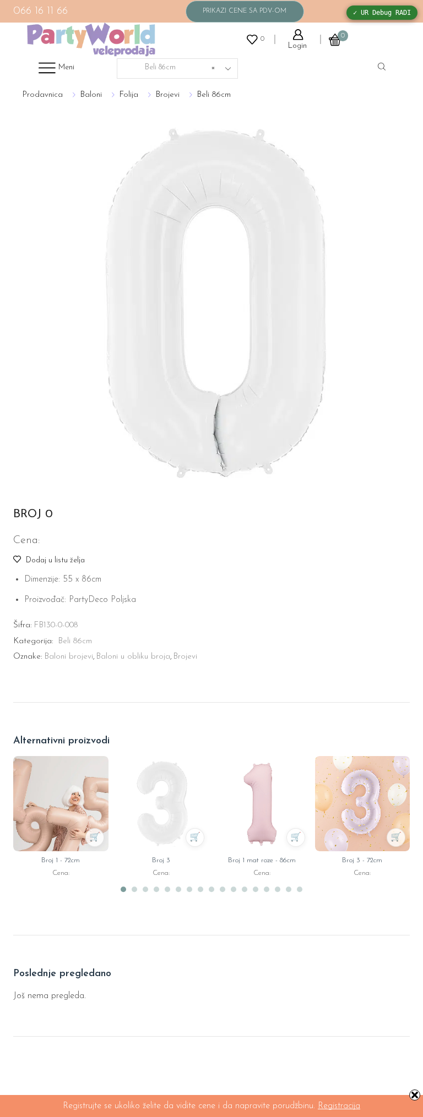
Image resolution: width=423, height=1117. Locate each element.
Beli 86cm (214, 95)
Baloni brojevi (68, 657)
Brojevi (167, 95)
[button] (123, 889)
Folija (128, 95)
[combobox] (177, 68)
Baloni (91, 95)
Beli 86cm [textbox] (170, 67)
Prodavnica (42, 95)
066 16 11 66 (40, 11)
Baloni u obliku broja (133, 657)
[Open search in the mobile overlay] (383, 68)
